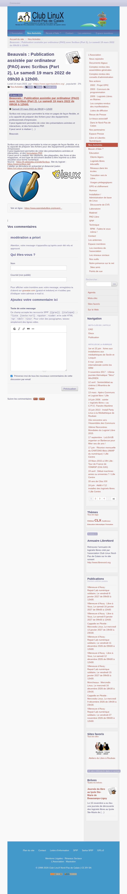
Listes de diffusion (99, 110)
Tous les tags (92, 515)
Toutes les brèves (94, 783)
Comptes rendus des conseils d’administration (101, 75)
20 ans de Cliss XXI (97, 481)
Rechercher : (92, 279)
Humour (93, 190)
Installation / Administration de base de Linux (100, 197)
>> (114, 284)
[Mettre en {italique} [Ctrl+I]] (19, 328)
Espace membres (104, 33)
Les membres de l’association (97, 249)
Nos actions (95, 81)
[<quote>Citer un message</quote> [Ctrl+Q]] (28, 328)
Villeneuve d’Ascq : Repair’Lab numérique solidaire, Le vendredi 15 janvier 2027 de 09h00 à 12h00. (99, 672)
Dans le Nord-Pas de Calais (100, 124)
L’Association (16, 33)
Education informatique (96, 524)
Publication (51, 87)
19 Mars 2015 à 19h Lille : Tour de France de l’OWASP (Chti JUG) (101, 464)
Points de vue (96, 271)
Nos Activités (34, 33)
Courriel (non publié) (21, 275)
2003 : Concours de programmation (99, 91)
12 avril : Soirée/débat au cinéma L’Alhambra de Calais (100, 385)
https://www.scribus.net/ (19, 164)
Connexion (15, 3)
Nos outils (94, 259)
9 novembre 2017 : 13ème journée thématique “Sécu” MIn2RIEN (101, 375)
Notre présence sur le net (101, 263)
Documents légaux (98, 63)
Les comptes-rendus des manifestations (100, 105)
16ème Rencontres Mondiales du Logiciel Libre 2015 (101, 430)
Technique (94, 225)
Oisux (39, 87)
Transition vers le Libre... (98, 177)
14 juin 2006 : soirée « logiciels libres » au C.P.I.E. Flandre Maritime (100, 402)
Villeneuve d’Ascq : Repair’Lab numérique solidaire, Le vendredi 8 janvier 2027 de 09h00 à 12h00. (99, 593)
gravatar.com (28, 290)
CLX (97, 520)
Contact (69, 33)
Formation (109, 524)
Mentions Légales (54, 858)
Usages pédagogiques (101, 182)
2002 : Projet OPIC (99, 85)
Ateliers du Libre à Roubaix (101, 748)
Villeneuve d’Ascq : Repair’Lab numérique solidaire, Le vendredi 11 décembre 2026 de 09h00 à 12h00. (101, 642)
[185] (113, 499)
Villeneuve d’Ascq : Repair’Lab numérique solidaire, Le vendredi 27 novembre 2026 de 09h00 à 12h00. (101, 714)
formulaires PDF (34, 153)
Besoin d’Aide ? (53, 33)
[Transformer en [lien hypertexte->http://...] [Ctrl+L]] (23, 328)
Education (94, 153)
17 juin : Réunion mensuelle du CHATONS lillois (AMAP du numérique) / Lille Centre (102, 452)
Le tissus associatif (98, 118)
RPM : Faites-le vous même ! (100, 230)
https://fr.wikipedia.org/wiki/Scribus (33, 162)
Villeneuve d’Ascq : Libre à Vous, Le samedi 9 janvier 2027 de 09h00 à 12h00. (100, 616)
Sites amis (95, 267)
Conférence (106, 521)
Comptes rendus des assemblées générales (100, 68)
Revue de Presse (97, 114)
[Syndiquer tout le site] (56, 874)
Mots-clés (92, 298)
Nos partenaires (97, 129)
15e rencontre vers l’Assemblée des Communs (101, 421)
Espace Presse (96, 134)
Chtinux (90, 521)
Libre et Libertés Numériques (97, 139)
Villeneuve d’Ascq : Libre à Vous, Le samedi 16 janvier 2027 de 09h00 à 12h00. (100, 606)
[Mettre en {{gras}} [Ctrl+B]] (14, 328)
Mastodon (71, 861)
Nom (13, 263)
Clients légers (96, 157)
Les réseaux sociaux (99, 255)
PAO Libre (94, 216)
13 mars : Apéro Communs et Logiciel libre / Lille (101, 394)
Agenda (91, 292)
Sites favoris (94, 304)
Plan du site (28, 850)
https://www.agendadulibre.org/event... (43, 208)
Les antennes (84, 33)
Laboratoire (95, 208)
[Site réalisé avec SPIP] (70, 874)
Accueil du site (17, 39)
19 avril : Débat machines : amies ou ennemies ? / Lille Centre (101, 474)
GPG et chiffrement (98, 186)
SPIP (91, 221)
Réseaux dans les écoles (99, 169)
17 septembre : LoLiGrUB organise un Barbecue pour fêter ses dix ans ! (101, 440)
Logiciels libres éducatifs (97, 162)
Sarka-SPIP (87, 850)
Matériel (93, 212)
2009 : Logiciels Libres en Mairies (101, 98)
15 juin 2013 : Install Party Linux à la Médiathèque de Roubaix (101, 413)
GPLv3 (100, 850)
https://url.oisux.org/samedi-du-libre (24, 168)
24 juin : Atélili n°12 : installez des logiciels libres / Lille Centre (101, 488)
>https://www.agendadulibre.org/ (48, 84)
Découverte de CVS (99, 204)
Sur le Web (93, 309)
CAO (30, 87)
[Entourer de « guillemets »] (33, 328)
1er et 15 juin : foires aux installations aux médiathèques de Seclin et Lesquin (101, 353)
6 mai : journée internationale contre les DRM (100, 365)
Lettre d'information (59, 850)
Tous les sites (93, 736)
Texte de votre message (23, 308)
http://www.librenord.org (99, 562)
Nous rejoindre (96, 59)
